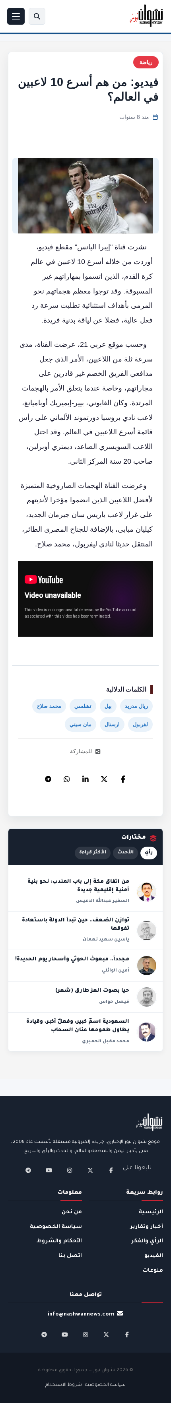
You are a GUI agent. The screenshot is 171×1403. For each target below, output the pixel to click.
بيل (108, 706)
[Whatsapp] (66, 777)
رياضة (146, 62)
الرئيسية (151, 1212)
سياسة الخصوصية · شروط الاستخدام (85, 1385)
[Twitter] (104, 777)
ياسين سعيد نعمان (106, 939)
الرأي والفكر (147, 1241)
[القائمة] (16, 16)
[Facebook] (122, 777)
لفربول (140, 724)
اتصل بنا (70, 1256)
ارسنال (112, 724)
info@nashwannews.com (81, 1314)
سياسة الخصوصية (56, 1227)
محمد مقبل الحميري (105, 1041)
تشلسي (82, 706)
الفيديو (153, 1256)
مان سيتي (80, 724)
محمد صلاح (49, 706)
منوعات (153, 1271)
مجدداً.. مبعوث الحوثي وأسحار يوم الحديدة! (72, 959)
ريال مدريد (136, 706)
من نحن (72, 1212)
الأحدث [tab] (125, 852)
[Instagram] (69, 1170)
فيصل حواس (114, 1002)
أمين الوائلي (115, 970)
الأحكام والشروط (59, 1241)
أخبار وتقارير (146, 1227)
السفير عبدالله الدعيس (102, 901)
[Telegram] (48, 777)
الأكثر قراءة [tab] (92, 852)
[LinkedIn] (85, 777)
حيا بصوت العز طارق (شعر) (92, 991)
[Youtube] (48, 1170)
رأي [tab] (149, 852)
